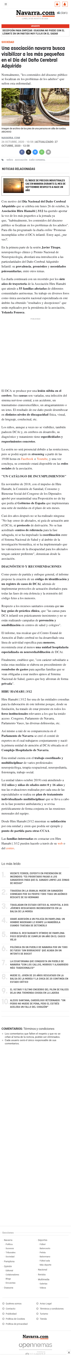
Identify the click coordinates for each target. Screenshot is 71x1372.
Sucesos (10, 1248)
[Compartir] (22, 151)
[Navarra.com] (35, 13)
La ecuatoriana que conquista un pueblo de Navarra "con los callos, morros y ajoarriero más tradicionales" (39, 964)
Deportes (42, 1240)
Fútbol (42, 1244)
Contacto (10, 1308)
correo (10, 848)
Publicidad (11, 1313)
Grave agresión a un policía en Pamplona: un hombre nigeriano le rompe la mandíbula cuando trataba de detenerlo (37, 922)
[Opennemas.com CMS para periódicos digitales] (35, 1348)
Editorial (9, 1270)
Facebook (27, 459)
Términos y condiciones (38, 1028)
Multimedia (43, 1279)
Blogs (8, 1278)
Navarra (8, 1240)
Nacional (42, 1269)
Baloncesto (45, 1248)
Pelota (43, 1252)
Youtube (42, 459)
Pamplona (9, 1261)
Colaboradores (12, 1274)
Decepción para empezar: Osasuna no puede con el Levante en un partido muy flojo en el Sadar (33, 32)
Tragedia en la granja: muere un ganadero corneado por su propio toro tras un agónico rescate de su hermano (38, 894)
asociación (21, 159)
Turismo (44, 1313)
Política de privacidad (17, 1324)
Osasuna (8, 1287)
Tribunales (11, 1252)
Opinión (8, 1266)
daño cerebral (37, 159)
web (60, 843)
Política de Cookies (15, 1319)
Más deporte (45, 1265)
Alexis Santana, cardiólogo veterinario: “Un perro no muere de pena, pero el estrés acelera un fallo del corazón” (37, 1003)
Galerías (43, 1283)
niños (10, 159)
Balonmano (45, 1256)
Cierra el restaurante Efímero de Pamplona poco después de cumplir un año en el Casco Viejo (37, 936)
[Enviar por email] (48, 151)
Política (9, 1244)
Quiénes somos (13, 1303)
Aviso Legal (46, 1303)
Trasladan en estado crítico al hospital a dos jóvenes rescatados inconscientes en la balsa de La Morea (39, 908)
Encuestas (11, 1283)
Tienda (43, 1319)
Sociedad (10, 1256)
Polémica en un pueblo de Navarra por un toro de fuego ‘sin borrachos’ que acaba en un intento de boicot (39, 950)
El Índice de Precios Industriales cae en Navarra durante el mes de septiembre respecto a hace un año (45, 185)
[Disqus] (34, 1093)
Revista (42, 1274)
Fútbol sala (45, 1260)
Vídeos (43, 1288)
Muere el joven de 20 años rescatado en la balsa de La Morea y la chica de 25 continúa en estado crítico (39, 978)
